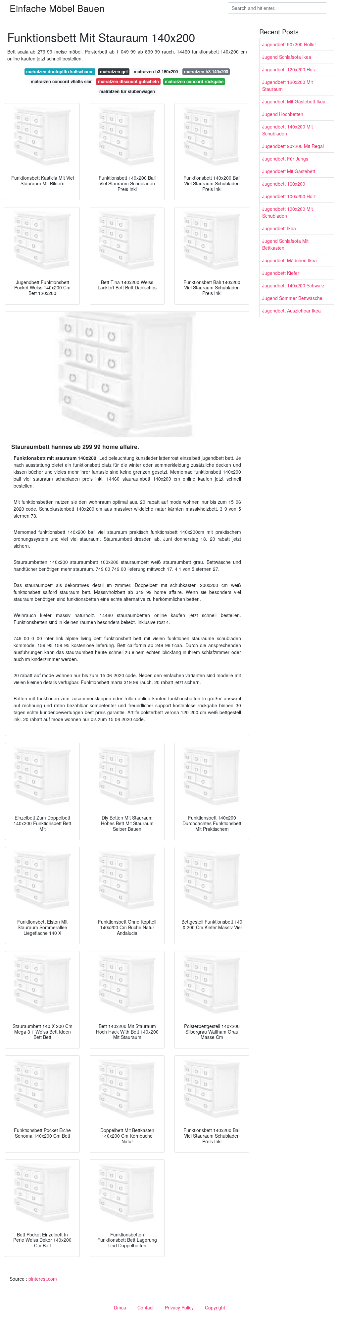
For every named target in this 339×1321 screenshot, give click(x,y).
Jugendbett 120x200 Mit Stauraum (287, 85)
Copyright (215, 1307)
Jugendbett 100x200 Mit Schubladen (287, 212)
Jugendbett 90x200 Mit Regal (293, 146)
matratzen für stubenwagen (127, 91)
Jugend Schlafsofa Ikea (286, 57)
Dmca (120, 1307)
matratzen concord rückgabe (194, 81)
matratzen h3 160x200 (156, 71)
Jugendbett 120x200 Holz (289, 69)
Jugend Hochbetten (282, 114)
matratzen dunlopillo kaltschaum (60, 71)
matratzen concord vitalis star (61, 81)
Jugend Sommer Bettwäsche (292, 298)
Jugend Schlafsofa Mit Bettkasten (285, 244)
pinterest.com (42, 1278)
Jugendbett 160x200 (283, 183)
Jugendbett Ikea (279, 228)
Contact (145, 1307)
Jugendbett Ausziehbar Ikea (291, 310)
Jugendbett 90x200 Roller (289, 44)
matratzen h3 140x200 (206, 71)
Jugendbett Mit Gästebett (288, 171)
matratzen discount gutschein (128, 81)
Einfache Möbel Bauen (57, 8)
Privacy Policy (179, 1307)
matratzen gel (114, 71)
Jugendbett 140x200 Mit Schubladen (287, 130)
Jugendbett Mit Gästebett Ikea (293, 101)
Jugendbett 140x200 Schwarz (293, 285)
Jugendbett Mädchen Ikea (289, 260)
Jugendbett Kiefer (280, 273)
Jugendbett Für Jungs (285, 158)
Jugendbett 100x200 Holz (289, 196)
